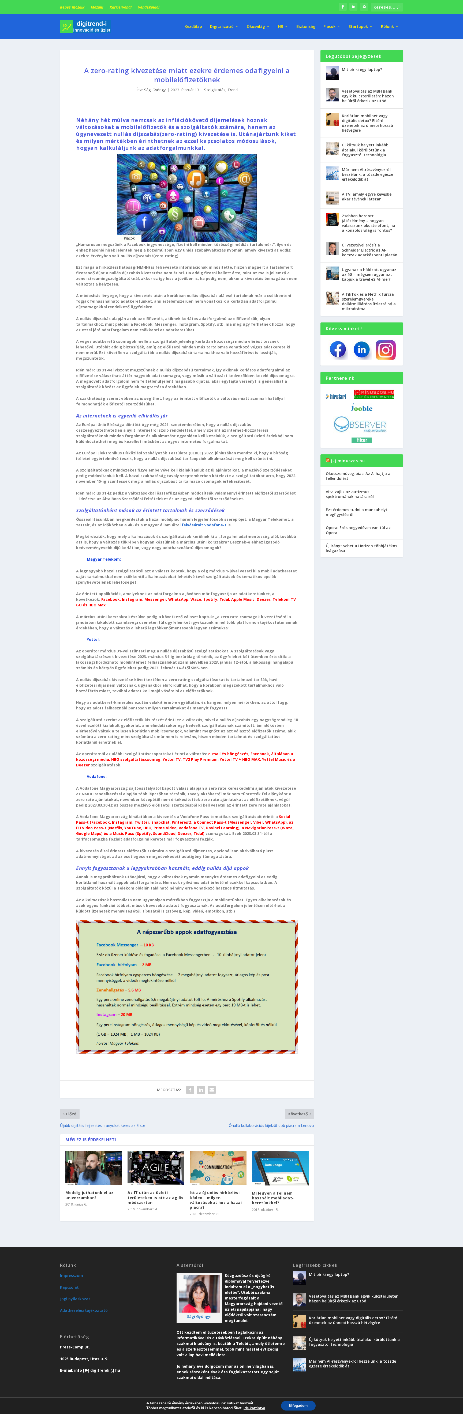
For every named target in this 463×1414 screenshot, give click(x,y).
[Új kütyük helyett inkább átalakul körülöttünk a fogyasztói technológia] (332, 148)
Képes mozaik (72, 7)
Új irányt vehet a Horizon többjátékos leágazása (361, 548)
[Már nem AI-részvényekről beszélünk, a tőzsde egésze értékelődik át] (332, 173)
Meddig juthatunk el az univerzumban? (89, 1195)
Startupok (358, 26)
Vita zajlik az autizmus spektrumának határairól (350, 494)
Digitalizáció (222, 26)
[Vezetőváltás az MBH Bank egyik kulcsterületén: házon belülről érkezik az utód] (332, 94)
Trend (232, 89)
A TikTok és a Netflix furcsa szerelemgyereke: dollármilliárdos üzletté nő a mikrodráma (369, 301)
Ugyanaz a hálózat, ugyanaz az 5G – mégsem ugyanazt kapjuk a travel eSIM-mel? (369, 274)
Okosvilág (256, 26)
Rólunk (387, 26)
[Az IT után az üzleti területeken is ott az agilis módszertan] (156, 1168)
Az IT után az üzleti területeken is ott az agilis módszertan (155, 1197)
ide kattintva (254, 1408)
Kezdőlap (193, 26)
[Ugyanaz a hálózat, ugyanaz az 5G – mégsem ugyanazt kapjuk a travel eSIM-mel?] (332, 273)
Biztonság (305, 26)
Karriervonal (121, 7)
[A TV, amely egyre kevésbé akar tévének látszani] (332, 197)
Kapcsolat (69, 1287)
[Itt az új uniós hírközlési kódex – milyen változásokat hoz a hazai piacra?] (218, 1168)
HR (280, 26)
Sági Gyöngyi (155, 89)
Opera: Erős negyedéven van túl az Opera (358, 530)
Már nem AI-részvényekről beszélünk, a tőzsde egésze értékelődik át (367, 174)
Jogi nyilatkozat (75, 1298)
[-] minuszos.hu (348, 460)
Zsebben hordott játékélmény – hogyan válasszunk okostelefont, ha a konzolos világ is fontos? (368, 223)
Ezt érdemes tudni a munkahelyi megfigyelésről (356, 512)
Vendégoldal (148, 7)
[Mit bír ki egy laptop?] (332, 73)
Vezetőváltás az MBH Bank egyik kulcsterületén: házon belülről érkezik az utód (368, 96)
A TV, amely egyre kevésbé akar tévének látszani (366, 197)
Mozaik (97, 7)
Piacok (329, 26)
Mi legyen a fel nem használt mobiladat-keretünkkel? (273, 1198)
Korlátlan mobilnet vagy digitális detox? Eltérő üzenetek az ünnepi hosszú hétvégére (367, 123)
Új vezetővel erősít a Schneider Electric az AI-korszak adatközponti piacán (369, 249)
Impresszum (71, 1275)
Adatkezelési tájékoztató (84, 1310)
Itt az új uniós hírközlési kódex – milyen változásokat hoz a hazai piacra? (216, 1200)
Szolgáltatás (214, 89)
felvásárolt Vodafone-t (204, 524)
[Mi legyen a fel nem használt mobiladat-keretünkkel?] (280, 1168)
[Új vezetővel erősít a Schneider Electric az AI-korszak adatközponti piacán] (332, 248)
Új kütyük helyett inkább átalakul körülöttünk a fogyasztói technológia (365, 149)
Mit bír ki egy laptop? (362, 69)
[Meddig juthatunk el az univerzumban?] (93, 1168)
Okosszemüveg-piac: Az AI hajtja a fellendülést (358, 476)
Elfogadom (298, 1405)
